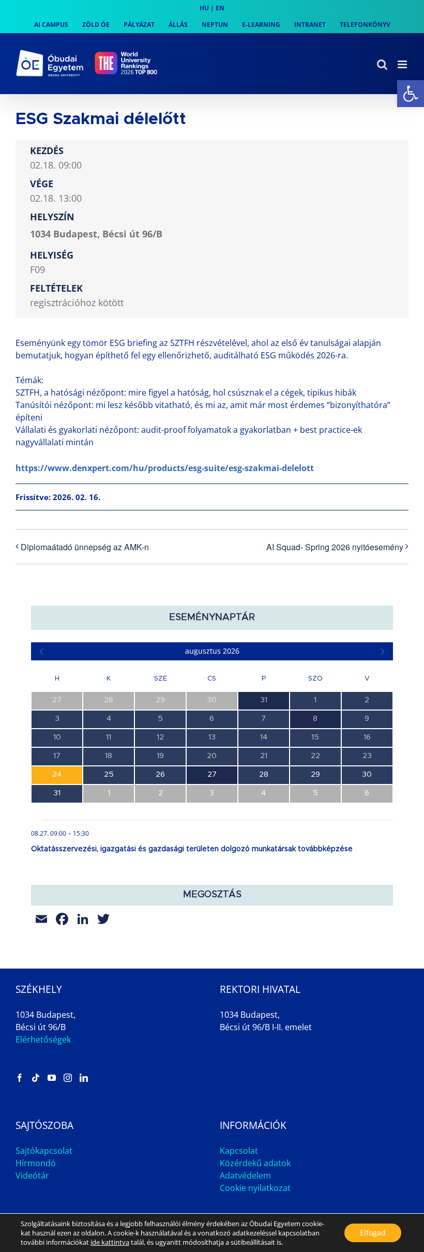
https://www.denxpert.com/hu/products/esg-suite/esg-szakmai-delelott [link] (165, 468)
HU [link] (204, 8)
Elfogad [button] (373, 1233)
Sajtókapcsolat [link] (44, 1150)
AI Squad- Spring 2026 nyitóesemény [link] (334, 547)
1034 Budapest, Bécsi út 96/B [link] (96, 234)
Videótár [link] (32, 1175)
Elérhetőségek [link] (43, 1039)
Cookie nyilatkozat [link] (255, 1188)
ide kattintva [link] (109, 1242)
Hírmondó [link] (36, 1163)
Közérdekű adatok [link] (255, 1163)
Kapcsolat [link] (239, 1150)
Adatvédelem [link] (245, 1175)
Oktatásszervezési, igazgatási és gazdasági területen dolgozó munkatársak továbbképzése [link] (192, 849)
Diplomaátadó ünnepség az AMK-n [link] (85, 547)
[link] (410, 93)
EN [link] (220, 8)
